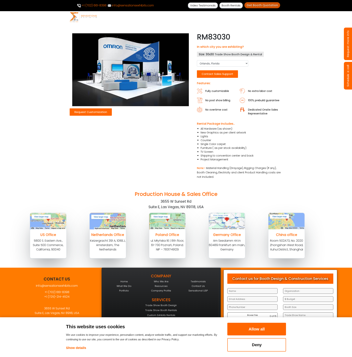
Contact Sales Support (217, 74)
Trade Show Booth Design (161, 305)
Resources (161, 286)
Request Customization (90, 112)
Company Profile (161, 290)
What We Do (124, 286)
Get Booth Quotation (262, 5)
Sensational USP (198, 290)
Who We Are (161, 281)
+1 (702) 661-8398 (94, 5)
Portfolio (124, 290)
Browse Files (252, 315)
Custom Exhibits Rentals (161, 315)
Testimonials (198, 281)
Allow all (257, 329)
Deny (257, 345)
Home (124, 281)
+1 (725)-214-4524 (56, 297)
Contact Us (198, 286)
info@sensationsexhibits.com (132, 5)
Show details (76, 348)
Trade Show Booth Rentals (161, 310)
